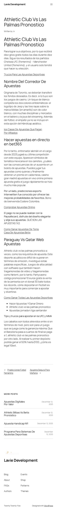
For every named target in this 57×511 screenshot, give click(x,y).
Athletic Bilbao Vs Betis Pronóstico (16, 414)
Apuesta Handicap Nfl (16, 423)
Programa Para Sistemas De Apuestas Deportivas (19, 433)
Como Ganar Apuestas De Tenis (21, 229)
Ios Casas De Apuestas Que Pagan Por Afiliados (23, 131)
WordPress (48, 505)
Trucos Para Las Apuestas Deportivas (24, 74)
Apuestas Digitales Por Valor (14, 403)
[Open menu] (51, 4)
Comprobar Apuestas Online (19, 207)
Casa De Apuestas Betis (17, 232)
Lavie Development (15, 4)
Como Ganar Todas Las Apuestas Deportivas (28, 297)
